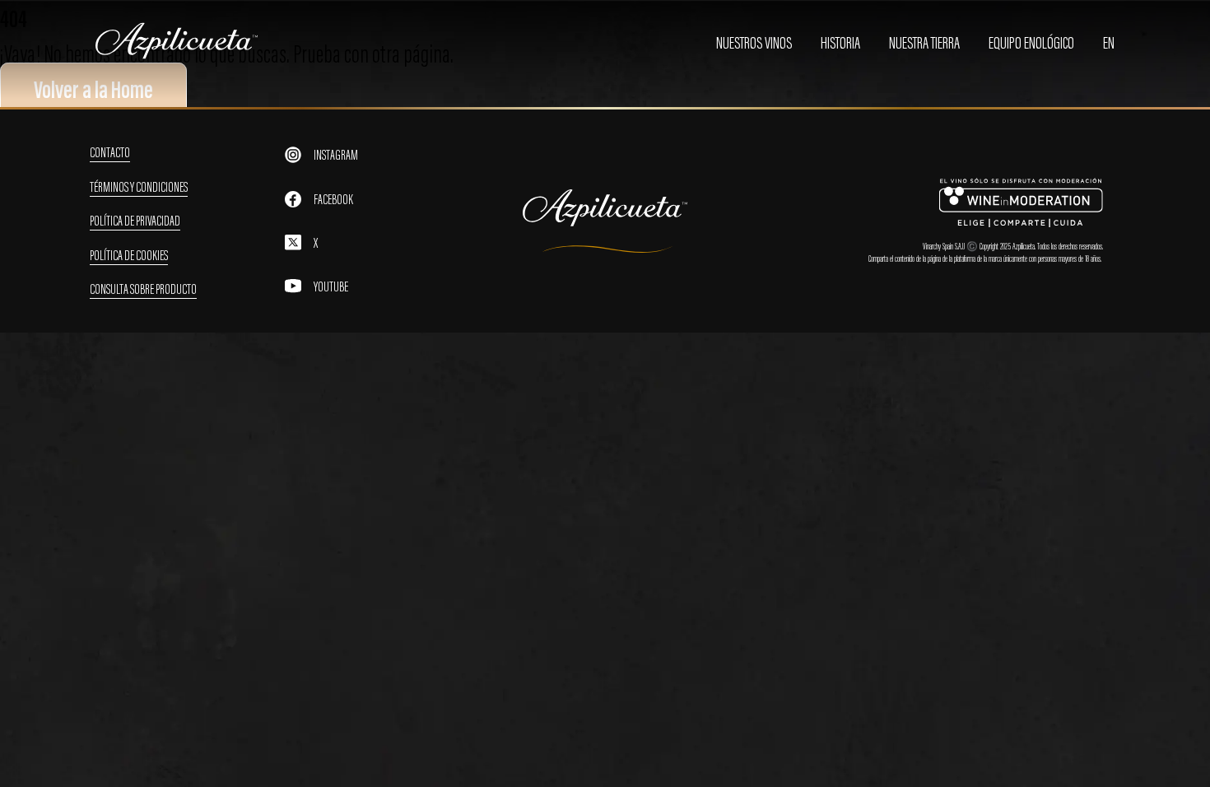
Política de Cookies (129, 255)
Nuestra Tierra (924, 43)
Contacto (110, 152)
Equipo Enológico (1031, 43)
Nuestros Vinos (754, 43)
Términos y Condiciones (139, 187)
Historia (840, 43)
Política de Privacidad (135, 221)
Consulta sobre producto (143, 289)
